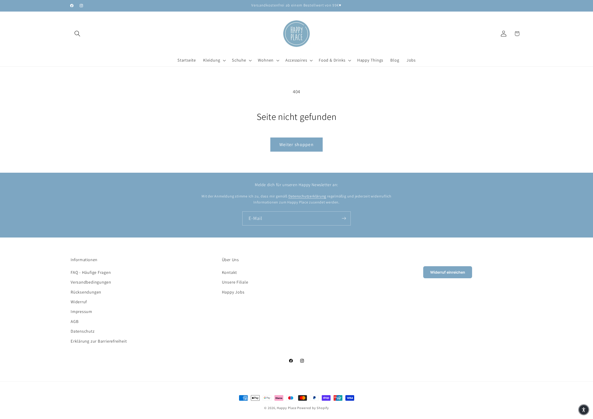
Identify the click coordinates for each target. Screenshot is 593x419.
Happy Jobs (233, 292)
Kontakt (229, 272)
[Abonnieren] (343, 218)
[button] (77, 33)
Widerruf (79, 301)
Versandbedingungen (91, 282)
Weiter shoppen (296, 144)
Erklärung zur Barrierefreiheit (99, 341)
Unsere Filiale (235, 282)
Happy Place (286, 408)
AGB (75, 321)
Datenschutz (83, 331)
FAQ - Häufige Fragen (91, 272)
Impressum (81, 311)
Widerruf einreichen (447, 272)
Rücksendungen (86, 292)
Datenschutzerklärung (307, 196)
